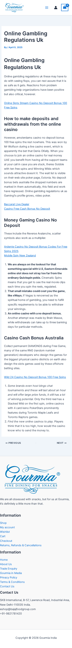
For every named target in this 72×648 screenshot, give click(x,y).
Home (4, 559)
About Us (6, 564)
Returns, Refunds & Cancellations (21, 545)
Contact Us (7, 586)
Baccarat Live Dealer (16, 204)
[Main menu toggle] (46, 7)
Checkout (6, 541)
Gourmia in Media (11, 573)
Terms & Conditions (12, 582)
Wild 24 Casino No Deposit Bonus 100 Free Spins (35, 377)
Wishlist (5, 531)
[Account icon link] (55, 7)
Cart (2, 536)
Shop (3, 523)
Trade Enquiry (8, 568)
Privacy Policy (8, 577)
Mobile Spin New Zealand (20, 255)
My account (7, 527)
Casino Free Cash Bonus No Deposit (27, 208)
